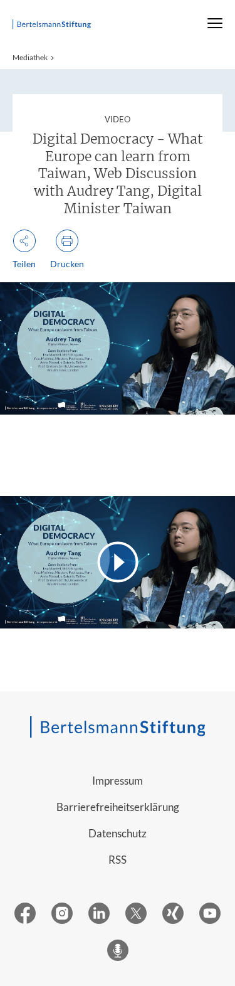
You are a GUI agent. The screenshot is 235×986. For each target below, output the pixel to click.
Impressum (117, 780)
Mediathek (30, 57)
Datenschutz (117, 833)
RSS (117, 859)
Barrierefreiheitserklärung (117, 807)
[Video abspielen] (117, 562)
